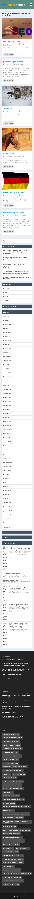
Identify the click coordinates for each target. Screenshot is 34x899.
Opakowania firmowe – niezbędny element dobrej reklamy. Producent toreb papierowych (16, 669)
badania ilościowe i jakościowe (12, 748)
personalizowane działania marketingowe (16, 807)
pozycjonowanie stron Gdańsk (13, 817)
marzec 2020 (7, 425)
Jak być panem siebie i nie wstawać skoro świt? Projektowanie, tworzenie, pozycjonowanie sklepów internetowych (16, 695)
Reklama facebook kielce (10, 852)
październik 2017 (8, 462)
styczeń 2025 (7, 348)
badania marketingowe (10, 752)
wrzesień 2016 (7, 515)
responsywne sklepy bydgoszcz (13, 855)
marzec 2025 (7, 340)
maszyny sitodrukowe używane (13, 788)
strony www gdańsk (9, 859)
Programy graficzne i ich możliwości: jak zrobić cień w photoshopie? (16, 707)
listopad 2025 (7, 328)
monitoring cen (8, 792)
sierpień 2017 (7, 470)
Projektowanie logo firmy (11, 834)
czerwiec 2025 (7, 336)
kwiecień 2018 (7, 438)
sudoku (20, 859)
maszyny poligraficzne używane (13, 781)
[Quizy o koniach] (17, 139)
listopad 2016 (7, 507)
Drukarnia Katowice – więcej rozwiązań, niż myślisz (16, 679)
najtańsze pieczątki (9, 803)
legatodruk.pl (9, 44)
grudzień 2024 (7, 352)
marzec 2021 (7, 401)
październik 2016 (8, 511)
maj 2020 (6, 417)
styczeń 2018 (7, 450)
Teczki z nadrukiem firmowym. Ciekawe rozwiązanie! (18, 587)
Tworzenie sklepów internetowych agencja (17, 873)
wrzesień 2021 (7, 389)
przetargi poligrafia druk (11, 844)
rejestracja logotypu (22, 848)
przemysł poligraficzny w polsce (13, 841)
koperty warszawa (19, 774)
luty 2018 (6, 446)
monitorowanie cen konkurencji (13, 799)
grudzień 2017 (7, 454)
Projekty (22, 44)
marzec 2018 (7, 442)
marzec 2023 (7, 373)
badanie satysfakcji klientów (12, 756)
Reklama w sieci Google (12, 41)
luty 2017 (6, 494)
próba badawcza (8, 848)
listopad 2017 (7, 458)
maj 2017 (6, 482)
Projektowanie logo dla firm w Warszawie (16, 830)
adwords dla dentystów (11, 734)
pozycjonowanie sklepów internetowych (16, 814)
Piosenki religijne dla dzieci (14, 213)
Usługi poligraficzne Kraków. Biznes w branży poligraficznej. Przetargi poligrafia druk (15, 664)
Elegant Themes (19, 895)
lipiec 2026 (6, 316)
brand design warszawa (10, 759)
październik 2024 (8, 356)
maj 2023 (6, 369)
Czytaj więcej (8, 54)
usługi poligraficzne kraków (12, 877)
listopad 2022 (7, 377)
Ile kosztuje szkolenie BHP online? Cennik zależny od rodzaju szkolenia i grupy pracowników (15, 252)
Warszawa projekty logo (11, 884)
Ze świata (22, 64)
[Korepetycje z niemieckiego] (17, 181)
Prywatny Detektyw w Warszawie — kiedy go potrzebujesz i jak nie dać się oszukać (16, 258)
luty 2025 (6, 344)
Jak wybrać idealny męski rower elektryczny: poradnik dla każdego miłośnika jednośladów (16, 272)
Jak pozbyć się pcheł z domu (14, 62)
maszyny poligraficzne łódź (12, 785)
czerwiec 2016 (7, 527)
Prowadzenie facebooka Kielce (12, 837)
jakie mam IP (6, 774)
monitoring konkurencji (11, 796)
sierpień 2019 (7, 429)
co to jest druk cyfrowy (10, 763)
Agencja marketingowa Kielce (12, 738)
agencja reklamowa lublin (11, 745)
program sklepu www (9, 826)
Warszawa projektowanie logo (13, 881)
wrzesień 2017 (7, 466)
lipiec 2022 (6, 385)
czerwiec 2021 (7, 393)
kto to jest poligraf (9, 778)
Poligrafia (6, 288)
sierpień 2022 (7, 381)
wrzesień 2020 (7, 405)
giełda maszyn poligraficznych (13, 770)
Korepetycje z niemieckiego (13, 192)
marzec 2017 (7, 490)
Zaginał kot (8, 108)
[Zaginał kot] (17, 96)
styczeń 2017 (7, 498)
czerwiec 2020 (7, 413)
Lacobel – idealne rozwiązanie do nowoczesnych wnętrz (18, 605)
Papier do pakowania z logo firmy (11, 674)
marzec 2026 (7, 324)
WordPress (17, 897)
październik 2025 (8, 332)
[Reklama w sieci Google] (17, 28)
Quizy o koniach (9, 154)
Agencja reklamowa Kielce (11, 741)
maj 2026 (6, 320)
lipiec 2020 (6, 409)
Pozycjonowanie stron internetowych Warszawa (15, 822)
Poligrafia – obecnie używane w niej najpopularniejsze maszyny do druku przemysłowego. (19, 548)
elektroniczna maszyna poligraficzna (15, 767)
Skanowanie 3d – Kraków (9, 712)
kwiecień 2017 (7, 486)
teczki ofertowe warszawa (11, 870)
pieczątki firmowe (8, 810)
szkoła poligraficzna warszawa (13, 863)
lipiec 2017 (6, 474)
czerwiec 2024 (7, 360)
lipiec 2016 (6, 523)
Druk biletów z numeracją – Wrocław (12, 659)
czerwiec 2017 (7, 478)
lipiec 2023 (6, 365)
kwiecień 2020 (7, 421)
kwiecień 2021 (7, 397)
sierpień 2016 (7, 519)
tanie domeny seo (8, 866)
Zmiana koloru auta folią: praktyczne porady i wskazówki (16, 277)
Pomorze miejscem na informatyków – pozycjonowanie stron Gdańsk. (13, 716)
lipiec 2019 (6, 433)
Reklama (26, 44)
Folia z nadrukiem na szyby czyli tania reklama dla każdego (16, 701)
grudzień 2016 (7, 502)
